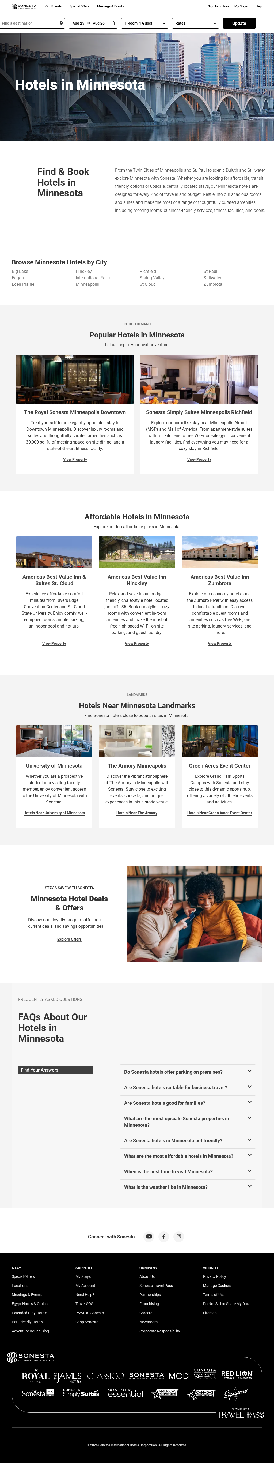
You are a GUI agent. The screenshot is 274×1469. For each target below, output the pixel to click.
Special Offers (79, 6)
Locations (20, 1285)
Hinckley (84, 271)
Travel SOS (84, 1304)
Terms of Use (213, 1295)
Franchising (149, 1304)
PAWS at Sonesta (89, 1313)
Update (239, 23)
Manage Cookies (217, 1285)
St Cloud (148, 284)
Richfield (148, 271)
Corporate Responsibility (159, 1331)
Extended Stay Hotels (29, 1313)
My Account (85, 1285)
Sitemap (210, 1313)
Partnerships (150, 1295)
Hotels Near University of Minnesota (54, 813)
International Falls (93, 277)
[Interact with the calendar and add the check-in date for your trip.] (113, 23)
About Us (147, 1276)
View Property (75, 459)
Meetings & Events (110, 6)
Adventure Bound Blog (30, 1331)
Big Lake (20, 271)
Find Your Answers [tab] (39, 1070)
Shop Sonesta (86, 1322)
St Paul (210, 271)
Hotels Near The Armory (136, 813)
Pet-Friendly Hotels (27, 1322)
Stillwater (212, 277)
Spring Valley (152, 277)
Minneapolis (87, 284)
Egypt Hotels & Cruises (30, 1304)
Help (259, 6)
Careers (145, 1313)
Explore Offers (69, 939)
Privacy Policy (214, 1276)
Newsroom (148, 1322)
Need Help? (84, 1295)
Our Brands (53, 6)
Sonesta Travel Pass (156, 1285)
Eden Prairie (23, 284)
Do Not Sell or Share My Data (226, 1304)
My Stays (241, 6)
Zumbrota (213, 284)
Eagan (18, 277)
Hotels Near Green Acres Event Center (219, 813)
